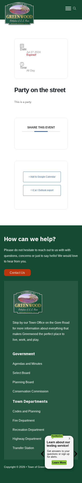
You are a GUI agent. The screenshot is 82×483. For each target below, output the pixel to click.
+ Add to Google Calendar (42, 176)
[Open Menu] (68, 8)
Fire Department (24, 420)
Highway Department (27, 438)
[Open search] (74, 8)
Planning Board (23, 382)
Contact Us (17, 272)
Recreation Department (28, 429)
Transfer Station (23, 448)
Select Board (21, 373)
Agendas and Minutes (27, 363)
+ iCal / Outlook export (42, 190)
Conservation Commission (30, 391)
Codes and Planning (26, 411)
